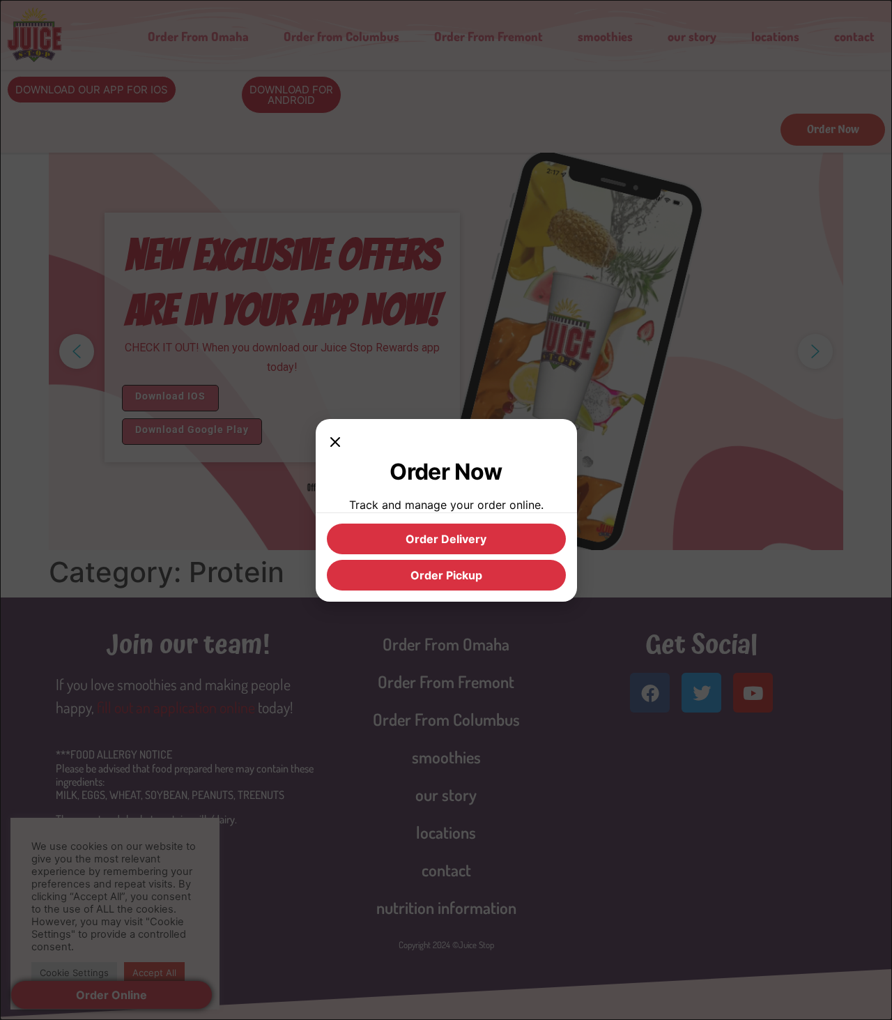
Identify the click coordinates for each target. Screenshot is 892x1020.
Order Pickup (446, 575)
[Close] (335, 444)
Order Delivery (446, 539)
